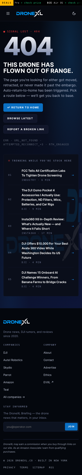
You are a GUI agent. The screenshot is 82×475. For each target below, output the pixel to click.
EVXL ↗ (49, 382)
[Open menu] (8, 13)
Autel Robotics (12, 360)
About (48, 352)
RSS (51, 467)
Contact (49, 360)
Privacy (9, 467)
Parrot (7, 375)
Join (71, 426)
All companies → (14, 397)
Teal (6, 389)
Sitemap (39, 467)
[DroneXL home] (29, 13)
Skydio (7, 367)
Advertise (50, 367)
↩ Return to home (23, 107)
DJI (5, 352)
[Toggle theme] (74, 13)
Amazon (8, 382)
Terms (24, 467)
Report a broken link (25, 129)
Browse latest (20, 118)
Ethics (48, 375)
